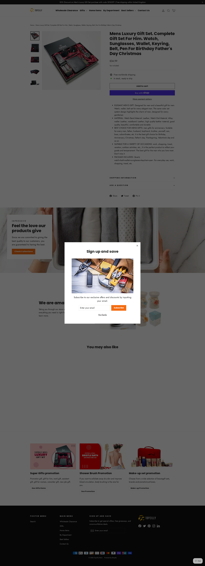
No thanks (102, 314)
